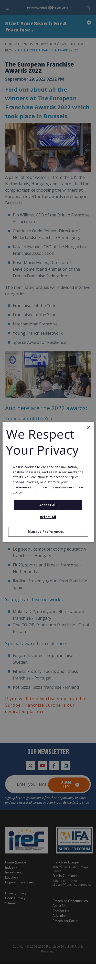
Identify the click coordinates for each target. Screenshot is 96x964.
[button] (48, 531)
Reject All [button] (48, 517)
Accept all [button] (48, 505)
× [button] (88, 428)
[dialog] (47, 482)
